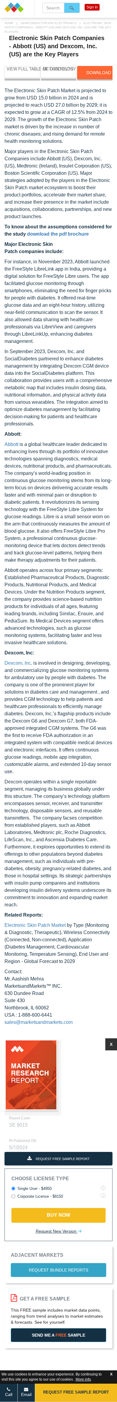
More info (83, 1379)
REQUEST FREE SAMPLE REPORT (62, 1159)
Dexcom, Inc (17, 663)
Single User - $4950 (34, 1188)
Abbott (12, 444)
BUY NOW (58, 1215)
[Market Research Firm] (17, 7)
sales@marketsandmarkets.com (38, 1022)
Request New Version (57, 1231)
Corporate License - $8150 (40, 1196)
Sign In (92, 7)
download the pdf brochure (58, 234)
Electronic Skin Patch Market (35, 925)
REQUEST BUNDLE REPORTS (58, 1270)
